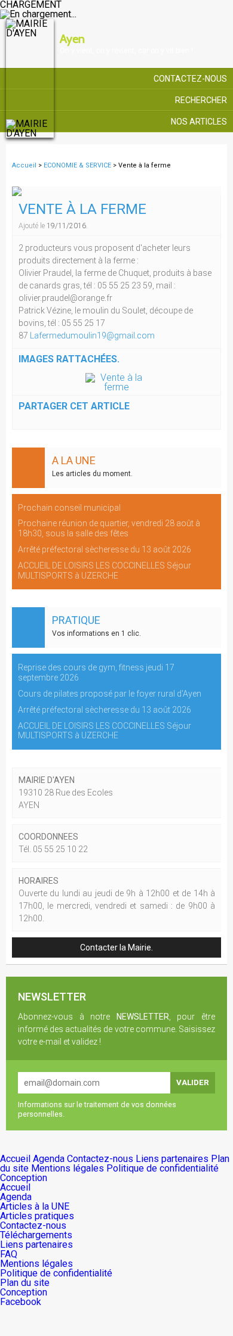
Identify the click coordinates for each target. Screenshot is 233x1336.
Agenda (50, 1158)
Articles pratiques (37, 1216)
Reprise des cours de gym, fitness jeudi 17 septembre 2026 (96, 672)
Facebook (20, 1301)
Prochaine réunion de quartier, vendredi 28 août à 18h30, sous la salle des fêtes (109, 528)
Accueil (24, 165)
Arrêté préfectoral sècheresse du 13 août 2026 (104, 549)
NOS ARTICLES (199, 121)
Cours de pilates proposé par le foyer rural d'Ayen (109, 693)
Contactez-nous (190, 78)
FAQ (8, 1254)
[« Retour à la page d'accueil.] (30, 78)
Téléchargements (36, 1235)
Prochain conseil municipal (69, 507)
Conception (23, 1177)
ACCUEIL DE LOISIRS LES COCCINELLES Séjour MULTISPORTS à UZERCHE (104, 570)
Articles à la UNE (34, 1206)
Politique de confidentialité (162, 1168)
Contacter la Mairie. (116, 947)
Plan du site (25, 1282)
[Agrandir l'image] (116, 382)
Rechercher (201, 100)
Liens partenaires (173, 1158)
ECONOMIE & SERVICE (78, 165)
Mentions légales (68, 1168)
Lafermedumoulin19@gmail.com (92, 335)
